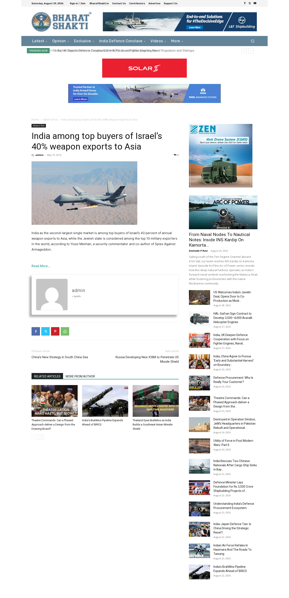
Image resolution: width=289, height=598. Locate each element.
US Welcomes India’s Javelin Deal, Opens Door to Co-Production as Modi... (232, 296)
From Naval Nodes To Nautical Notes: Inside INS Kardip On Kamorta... (219, 240)
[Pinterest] (55, 331)
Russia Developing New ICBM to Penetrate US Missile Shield (147, 359)
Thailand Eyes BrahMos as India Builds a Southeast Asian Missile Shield (152, 424)
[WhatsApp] (65, 331)
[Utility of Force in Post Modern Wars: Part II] (199, 446)
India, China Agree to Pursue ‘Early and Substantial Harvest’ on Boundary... (233, 360)
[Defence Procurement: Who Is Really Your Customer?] (199, 383)
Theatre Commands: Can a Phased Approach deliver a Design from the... (231, 402)
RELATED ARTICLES (47, 376)
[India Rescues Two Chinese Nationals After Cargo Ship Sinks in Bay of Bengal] (199, 466)
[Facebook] (244, 3)
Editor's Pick (50, 119)
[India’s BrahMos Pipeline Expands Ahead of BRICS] (105, 401)
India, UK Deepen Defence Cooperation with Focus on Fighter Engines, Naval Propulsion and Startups (123, 50)
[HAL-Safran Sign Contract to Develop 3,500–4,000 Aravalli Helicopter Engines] (199, 318)
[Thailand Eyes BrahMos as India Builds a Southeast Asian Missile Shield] (156, 401)
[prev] (244, 50)
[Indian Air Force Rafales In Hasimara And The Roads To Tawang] (199, 550)
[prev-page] (34, 437)
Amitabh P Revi (198, 250)
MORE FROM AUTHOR (80, 376)
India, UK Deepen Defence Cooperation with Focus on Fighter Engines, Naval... (231, 339)
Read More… (41, 266)
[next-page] (41, 437)
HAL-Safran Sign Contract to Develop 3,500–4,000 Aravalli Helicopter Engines (232, 318)
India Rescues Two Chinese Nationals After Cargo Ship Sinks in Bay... (235, 465)
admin (39, 154)
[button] (252, 41)
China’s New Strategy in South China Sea (60, 357)
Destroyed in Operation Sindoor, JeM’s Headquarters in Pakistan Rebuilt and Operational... (234, 423)
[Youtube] (254, 3)
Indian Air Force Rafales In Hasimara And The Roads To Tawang (232, 549)
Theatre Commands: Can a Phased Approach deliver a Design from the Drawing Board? (53, 424)
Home (35, 119)
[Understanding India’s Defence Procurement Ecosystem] (199, 509)
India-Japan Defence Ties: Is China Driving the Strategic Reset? (232, 528)
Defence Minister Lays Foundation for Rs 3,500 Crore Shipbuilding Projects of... (233, 486)
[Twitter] (249, 3)
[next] (251, 50)
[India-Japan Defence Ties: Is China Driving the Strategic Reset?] (199, 529)
